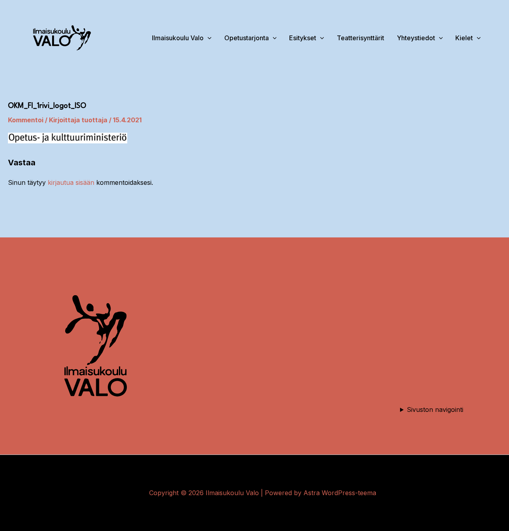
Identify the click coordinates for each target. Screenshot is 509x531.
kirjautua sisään (71, 182)
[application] (439, 38)
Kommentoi (25, 120)
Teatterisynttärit (360, 38)
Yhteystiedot (416, 38)
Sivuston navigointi (435, 409)
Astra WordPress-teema (339, 493)
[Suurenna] (135, 288)
